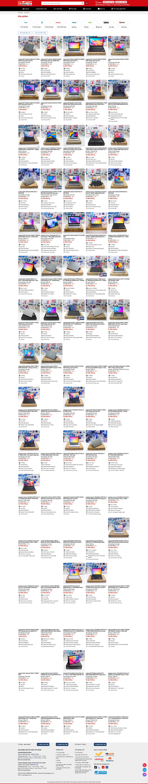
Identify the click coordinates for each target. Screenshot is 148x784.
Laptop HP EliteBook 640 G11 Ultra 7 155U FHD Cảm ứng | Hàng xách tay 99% (118, 541)
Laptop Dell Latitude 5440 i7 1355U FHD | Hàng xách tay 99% (51, 323)
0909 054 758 (101, 744)
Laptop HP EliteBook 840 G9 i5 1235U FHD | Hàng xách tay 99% (72, 541)
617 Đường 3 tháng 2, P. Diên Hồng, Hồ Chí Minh (113, 5)
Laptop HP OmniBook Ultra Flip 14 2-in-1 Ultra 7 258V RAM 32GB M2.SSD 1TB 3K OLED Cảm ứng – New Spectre (74, 674)
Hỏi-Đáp (59, 762)
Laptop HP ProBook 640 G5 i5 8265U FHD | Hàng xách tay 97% (29, 103)
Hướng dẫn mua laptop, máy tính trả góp (83, 767)
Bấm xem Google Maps (24, 759)
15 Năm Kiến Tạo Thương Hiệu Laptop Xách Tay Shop (83, 759)
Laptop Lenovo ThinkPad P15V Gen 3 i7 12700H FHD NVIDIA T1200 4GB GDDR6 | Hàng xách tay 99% (29, 497)
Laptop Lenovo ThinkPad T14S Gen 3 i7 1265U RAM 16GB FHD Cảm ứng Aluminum (96, 630)
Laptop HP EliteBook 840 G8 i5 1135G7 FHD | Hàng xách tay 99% (95, 323)
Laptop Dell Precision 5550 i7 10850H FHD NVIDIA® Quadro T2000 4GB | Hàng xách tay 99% (51, 367)
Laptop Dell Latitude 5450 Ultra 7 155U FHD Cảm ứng (95, 454)
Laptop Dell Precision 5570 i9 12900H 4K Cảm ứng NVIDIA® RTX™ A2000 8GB (51, 674)
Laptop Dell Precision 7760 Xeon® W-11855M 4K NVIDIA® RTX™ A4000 (73, 279)
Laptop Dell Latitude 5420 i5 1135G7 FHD (118, 60)
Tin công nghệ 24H (119, 9)
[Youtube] (103, 767)
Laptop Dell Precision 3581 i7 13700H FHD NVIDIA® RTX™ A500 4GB (96, 717)
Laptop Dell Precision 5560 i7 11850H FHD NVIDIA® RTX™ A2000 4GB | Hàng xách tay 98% (51, 279)
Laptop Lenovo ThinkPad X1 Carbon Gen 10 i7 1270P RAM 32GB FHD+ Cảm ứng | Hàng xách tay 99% (28, 586)
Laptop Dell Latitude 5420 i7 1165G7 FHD (28, 674)
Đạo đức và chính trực (81, 754)
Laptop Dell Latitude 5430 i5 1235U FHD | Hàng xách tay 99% (73, 497)
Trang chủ (20, 12)
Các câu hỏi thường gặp (82, 762)
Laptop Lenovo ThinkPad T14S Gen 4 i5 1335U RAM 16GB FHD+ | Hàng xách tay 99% (118, 410)
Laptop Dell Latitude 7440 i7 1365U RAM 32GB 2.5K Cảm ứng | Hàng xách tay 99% (118, 323)
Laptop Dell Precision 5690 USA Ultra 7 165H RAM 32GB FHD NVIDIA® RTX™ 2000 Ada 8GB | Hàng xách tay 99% (96, 148)
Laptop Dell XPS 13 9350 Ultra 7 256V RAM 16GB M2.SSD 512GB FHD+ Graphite (96, 103)
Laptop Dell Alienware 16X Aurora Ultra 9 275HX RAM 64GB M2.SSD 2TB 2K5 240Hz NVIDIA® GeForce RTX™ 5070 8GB (118, 103)
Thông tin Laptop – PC (63, 754)
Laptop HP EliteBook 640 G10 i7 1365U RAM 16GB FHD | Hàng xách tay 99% (95, 674)
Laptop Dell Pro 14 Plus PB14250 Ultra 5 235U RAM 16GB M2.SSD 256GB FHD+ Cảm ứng (50, 586)
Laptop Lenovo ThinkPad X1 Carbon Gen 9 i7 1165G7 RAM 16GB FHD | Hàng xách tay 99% (96, 192)
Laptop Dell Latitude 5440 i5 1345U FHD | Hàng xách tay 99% (28, 323)
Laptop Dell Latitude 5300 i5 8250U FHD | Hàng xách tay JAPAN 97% (28, 630)
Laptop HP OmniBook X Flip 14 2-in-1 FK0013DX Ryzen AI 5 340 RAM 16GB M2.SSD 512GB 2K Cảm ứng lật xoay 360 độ (74, 630)
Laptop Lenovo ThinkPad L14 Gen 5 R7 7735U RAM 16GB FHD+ (118, 454)
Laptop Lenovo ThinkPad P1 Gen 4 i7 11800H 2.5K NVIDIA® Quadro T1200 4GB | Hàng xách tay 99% (118, 674)
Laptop (27, 9)
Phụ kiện (74, 9)
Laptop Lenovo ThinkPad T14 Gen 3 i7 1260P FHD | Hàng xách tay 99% (96, 586)
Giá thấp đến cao (25, 33)
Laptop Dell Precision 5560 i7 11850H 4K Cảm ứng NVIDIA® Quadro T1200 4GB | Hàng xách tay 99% (96, 367)
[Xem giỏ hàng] (86, 3)
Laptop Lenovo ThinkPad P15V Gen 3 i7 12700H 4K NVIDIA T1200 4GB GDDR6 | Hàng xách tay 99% (29, 410)
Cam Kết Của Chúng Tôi (82, 757)
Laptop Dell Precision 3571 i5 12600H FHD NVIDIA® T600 (74, 717)
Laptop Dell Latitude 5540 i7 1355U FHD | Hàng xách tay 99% (96, 410)
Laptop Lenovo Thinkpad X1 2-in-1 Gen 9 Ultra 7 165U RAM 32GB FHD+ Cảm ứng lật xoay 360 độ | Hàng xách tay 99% (51, 236)
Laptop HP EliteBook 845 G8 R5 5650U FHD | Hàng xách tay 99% (72, 103)
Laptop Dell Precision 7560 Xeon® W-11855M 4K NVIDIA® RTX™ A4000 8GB (96, 279)
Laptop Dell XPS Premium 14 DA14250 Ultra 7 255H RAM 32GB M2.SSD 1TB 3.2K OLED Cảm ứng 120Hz (72, 586)
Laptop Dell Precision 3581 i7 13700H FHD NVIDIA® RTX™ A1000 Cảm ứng (119, 586)
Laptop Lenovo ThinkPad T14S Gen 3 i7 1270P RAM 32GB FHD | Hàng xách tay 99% (96, 497)
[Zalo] (99, 767)
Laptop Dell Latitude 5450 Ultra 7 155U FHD (27, 192)
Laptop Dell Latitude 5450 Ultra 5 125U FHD (117, 192)
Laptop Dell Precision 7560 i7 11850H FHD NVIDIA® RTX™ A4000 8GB (74, 323)
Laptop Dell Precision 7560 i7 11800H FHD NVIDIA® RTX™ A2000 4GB (29, 717)
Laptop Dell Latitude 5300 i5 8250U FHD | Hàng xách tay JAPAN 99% (51, 60)
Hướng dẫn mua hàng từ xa (83, 764)
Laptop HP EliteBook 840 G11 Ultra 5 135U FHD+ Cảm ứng (73, 454)
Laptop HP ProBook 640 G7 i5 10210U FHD (74, 236)
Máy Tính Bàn (58, 9)
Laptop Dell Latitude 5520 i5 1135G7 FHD (51, 103)
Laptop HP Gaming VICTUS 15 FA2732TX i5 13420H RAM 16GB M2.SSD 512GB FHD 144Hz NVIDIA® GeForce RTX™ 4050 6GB (96, 541)
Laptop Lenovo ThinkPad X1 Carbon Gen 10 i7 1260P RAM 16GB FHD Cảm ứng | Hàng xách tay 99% (118, 148)
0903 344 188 (108, 2)
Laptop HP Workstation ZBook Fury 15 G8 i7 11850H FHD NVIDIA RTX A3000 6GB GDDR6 (96, 236)
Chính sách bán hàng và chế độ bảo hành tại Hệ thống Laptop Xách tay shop (83, 771)
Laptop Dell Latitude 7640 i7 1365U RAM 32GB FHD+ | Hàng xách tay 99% (28, 367)
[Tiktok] (95, 767)
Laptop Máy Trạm (41, 9)
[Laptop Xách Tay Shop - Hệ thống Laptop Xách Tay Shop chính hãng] (25, 3)
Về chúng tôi (79, 752)
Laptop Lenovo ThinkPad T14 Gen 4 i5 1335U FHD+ (73, 410)
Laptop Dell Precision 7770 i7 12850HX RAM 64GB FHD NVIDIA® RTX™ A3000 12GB (50, 717)
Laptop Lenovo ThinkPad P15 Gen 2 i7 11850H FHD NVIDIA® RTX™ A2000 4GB (118, 236)
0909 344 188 (121, 2)
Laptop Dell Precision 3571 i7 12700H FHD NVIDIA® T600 (118, 279)
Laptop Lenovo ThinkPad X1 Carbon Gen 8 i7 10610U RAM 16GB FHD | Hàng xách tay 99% (51, 148)
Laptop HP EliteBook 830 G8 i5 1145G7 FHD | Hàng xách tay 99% (72, 148)
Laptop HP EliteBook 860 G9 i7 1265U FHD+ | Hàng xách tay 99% (119, 367)
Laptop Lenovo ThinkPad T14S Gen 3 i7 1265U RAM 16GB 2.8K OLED (51, 454)
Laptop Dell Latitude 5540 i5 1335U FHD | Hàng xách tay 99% (73, 367)
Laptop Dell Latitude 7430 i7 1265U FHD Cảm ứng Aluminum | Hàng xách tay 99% (51, 497)
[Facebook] (107, 767)
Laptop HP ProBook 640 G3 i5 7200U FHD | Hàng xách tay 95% (29, 60)
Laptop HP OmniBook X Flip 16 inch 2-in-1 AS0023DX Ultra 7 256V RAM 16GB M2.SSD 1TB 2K (118, 717)
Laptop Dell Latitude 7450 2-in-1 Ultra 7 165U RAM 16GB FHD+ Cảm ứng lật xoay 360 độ (28, 279)
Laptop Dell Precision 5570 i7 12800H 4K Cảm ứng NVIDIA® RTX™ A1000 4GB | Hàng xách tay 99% (51, 410)
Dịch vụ (102, 9)
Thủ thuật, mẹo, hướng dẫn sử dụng (64, 757)
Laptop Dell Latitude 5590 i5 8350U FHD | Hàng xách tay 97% (96, 60)
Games (58, 760)
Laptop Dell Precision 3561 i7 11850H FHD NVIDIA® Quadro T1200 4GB (118, 630)
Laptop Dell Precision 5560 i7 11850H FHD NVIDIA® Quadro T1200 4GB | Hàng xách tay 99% (29, 236)
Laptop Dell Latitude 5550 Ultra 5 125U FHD (72, 192)
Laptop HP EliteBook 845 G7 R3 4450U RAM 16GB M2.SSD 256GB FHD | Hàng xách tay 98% (50, 630)
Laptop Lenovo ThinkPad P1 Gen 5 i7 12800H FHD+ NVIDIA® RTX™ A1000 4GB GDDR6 (28, 148)
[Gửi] (82, 3)
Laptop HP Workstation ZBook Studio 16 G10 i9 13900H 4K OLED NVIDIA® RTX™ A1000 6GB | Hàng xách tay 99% (50, 541)
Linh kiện (88, 9)
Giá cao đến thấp (40, 33)
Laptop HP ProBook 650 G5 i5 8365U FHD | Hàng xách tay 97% (74, 60)
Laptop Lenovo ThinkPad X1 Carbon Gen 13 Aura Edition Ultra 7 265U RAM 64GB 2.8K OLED (28, 541)
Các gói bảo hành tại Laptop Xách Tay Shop (64, 765)
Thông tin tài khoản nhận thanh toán (63, 768)
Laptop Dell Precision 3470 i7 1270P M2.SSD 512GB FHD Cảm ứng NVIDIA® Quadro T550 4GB (51, 192)
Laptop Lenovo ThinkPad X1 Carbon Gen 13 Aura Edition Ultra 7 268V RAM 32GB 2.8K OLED (118, 497)
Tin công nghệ (60, 752)
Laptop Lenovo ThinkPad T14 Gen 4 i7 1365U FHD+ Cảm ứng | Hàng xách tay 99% (28, 454)
